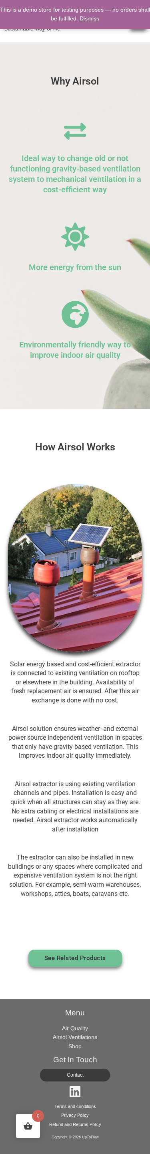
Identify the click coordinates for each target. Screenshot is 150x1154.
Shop (75, 1046)
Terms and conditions (75, 1106)
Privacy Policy (75, 1115)
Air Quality (75, 1028)
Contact (75, 1075)
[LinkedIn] (75, 1091)
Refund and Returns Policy (75, 1124)
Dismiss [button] (89, 19)
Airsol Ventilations (75, 1037)
